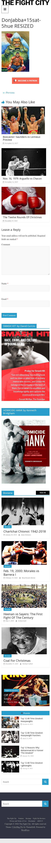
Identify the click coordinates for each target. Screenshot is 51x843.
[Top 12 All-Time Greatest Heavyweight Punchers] (11, 730)
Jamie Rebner (28, 702)
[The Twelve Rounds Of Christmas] (23, 188)
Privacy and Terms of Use (18, 821)
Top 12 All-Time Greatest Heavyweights (32, 719)
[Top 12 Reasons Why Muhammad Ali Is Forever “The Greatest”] (11, 745)
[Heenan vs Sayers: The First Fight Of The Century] (24, 585)
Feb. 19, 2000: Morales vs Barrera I (21, 572)
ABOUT (40, 821)
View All (43, 493)
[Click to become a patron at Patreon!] (25, 77)
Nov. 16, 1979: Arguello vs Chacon (22, 178)
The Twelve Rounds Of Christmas (22, 217)
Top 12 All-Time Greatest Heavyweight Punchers (32, 733)
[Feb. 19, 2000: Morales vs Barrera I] (24, 542)
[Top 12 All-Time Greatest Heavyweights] (11, 716)
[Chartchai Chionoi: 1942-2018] (22, 499)
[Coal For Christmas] (24, 628)
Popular (27, 712)
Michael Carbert (27, 664)
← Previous (9, 92)
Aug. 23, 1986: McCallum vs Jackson (26, 696)
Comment (5, 244)
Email (4, 299)
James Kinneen (26, 535)
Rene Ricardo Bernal (28, 578)
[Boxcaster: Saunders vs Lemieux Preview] (23, 108)
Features (21, 818)
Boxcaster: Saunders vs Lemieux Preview (21, 138)
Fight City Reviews (39, 818)
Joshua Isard (22, 621)
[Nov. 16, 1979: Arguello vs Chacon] (23, 149)
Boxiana (7, 527)
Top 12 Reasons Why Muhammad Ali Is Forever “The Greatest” (32, 750)
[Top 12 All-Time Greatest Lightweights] (11, 760)
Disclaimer (31, 821)
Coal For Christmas (17, 660)
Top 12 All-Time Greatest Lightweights (32, 764)
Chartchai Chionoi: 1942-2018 (25, 531)
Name (4, 283)
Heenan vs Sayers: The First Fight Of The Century (23, 615)
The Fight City (11, 818)
